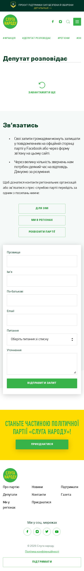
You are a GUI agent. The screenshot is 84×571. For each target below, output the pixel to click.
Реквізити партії (42, 232)
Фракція (9, 38)
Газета (66, 495)
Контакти (39, 495)
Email (10, 310)
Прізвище (13, 252)
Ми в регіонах (42, 220)
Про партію (11, 487)
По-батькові (15, 291)
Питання (13, 330)
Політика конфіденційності (42, 551)
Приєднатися (42, 444)
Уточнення (14, 350)
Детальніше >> (43, 8)
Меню (77, 22)
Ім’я (9, 271)
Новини (37, 487)
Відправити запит (42, 383)
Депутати (10, 495)
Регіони (64, 38)
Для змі (42, 208)
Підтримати (69, 487)
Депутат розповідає (37, 38)
